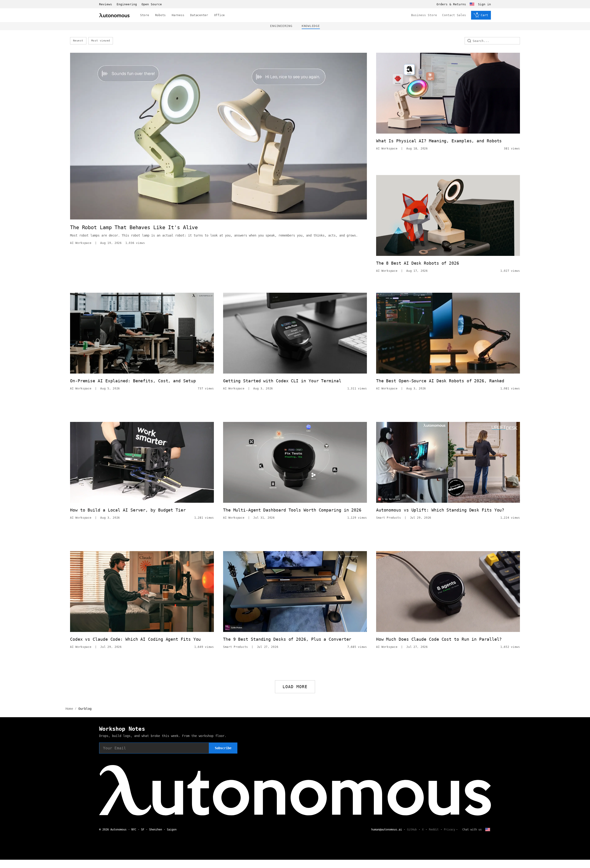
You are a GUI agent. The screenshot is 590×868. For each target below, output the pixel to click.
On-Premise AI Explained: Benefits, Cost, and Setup (133, 380)
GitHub (412, 829)
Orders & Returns (451, 4)
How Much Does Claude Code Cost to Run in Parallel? (439, 639)
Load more (295, 686)
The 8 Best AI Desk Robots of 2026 (417, 263)
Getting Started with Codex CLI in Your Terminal (282, 380)
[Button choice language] (472, 4)
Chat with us (472, 829)
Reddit (434, 829)
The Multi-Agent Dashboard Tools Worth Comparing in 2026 (292, 510)
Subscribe (223, 748)
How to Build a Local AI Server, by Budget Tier (128, 510)
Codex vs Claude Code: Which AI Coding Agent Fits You (135, 639)
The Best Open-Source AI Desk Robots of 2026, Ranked (440, 380)
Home (69, 708)
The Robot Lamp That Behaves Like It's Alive (134, 227)
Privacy (449, 829)
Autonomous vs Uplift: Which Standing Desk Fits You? (440, 510)
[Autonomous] (114, 15)
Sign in (484, 4)
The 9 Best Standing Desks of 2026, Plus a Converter (287, 639)
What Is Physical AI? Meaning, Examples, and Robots (439, 140)
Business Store (424, 15)
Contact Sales (454, 15)
